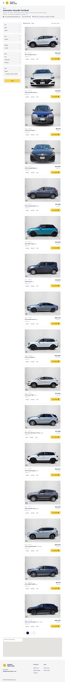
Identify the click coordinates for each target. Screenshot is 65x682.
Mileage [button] (6, 45)
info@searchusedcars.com (9, 671)
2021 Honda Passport (30, 471)
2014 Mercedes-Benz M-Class (32, 433)
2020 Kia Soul (28, 281)
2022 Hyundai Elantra (30, 168)
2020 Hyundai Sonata (30, 92)
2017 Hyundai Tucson (30, 54)
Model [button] (6, 30)
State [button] (6, 68)
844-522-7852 (27, 16)
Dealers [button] (6, 71)
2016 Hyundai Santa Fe (31, 206)
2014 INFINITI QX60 (30, 584)
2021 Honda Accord (30, 319)
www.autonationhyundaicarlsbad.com (13, 16)
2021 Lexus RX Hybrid (30, 622)
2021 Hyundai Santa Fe (31, 546)
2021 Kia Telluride (29, 357)
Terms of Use (46, 668)
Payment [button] (6, 39)
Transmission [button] (7, 59)
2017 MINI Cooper (30, 244)
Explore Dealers (36, 670)
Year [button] (5, 24)
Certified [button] (6, 48)
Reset (33, 23)
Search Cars (36, 668)
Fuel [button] (5, 57)
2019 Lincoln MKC (29, 395)
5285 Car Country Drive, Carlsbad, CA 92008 (44, 16)
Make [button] (6, 27)
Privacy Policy (47, 670)
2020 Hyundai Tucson (30, 508)
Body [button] (6, 54)
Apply (12, 80)
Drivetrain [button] (7, 62)
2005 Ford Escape (30, 130)
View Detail (54, 59)
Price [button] (6, 36)
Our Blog (35, 673)
